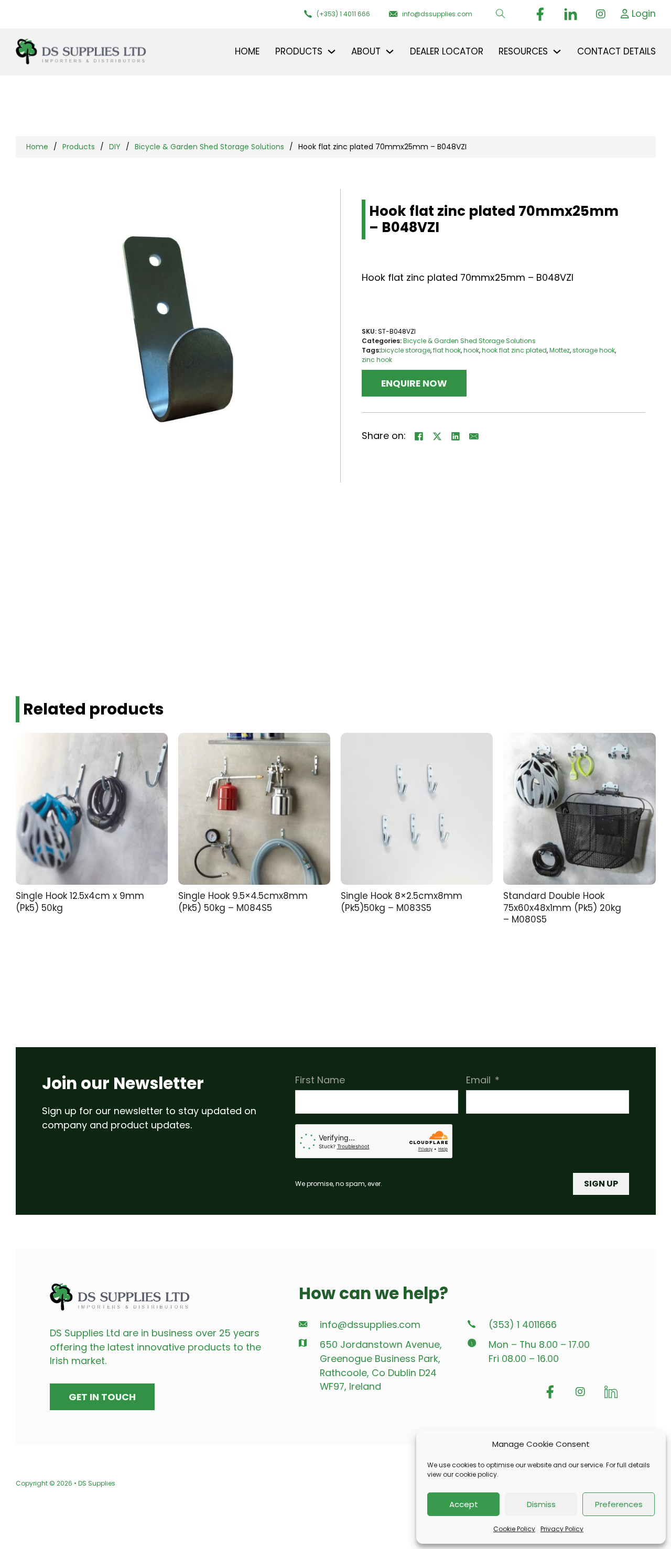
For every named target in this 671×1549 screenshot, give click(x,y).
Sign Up (601, 1184)
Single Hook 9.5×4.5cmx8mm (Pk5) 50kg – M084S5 (243, 901)
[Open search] (501, 14)
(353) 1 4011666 (523, 1324)
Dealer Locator (446, 51)
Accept (463, 1504)
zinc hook (377, 359)
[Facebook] (419, 436)
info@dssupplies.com (370, 1324)
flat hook (447, 350)
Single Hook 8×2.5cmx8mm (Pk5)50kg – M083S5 (401, 901)
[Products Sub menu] (331, 51)
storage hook (593, 350)
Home (247, 51)
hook (471, 350)
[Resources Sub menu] (557, 51)
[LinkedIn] (455, 436)
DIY (115, 146)
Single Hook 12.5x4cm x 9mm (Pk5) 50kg (80, 901)
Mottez (559, 350)
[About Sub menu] (389, 51)
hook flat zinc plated (514, 350)
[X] (437, 436)
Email (478, 1079)
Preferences (619, 1504)
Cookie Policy (514, 1528)
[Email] (474, 436)
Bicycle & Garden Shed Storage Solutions (209, 146)
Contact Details (616, 51)
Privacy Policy (561, 1528)
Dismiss (541, 1504)
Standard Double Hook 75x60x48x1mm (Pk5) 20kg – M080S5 (562, 907)
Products (78, 146)
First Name (320, 1079)
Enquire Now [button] (414, 383)
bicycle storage (405, 350)
